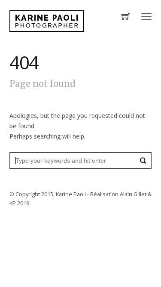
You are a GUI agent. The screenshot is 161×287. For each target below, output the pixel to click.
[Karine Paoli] (46, 21)
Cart (126, 17)
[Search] (143, 160)
